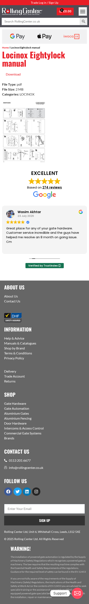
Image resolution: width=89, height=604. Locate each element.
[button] (83, 11)
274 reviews (52, 187)
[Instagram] (36, 491)
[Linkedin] (27, 491)
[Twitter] (17, 491)
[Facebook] (8, 491)
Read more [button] (30, 248)
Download (13, 74)
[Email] (77, 593)
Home (5, 47)
